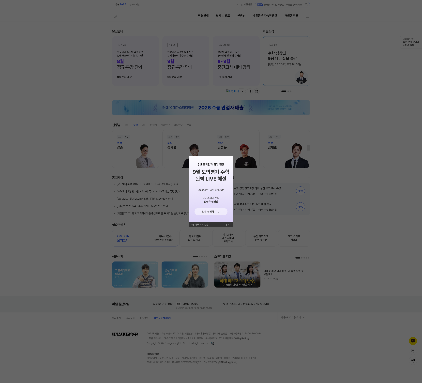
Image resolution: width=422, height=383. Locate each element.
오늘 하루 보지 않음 (199, 224)
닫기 (227, 224)
